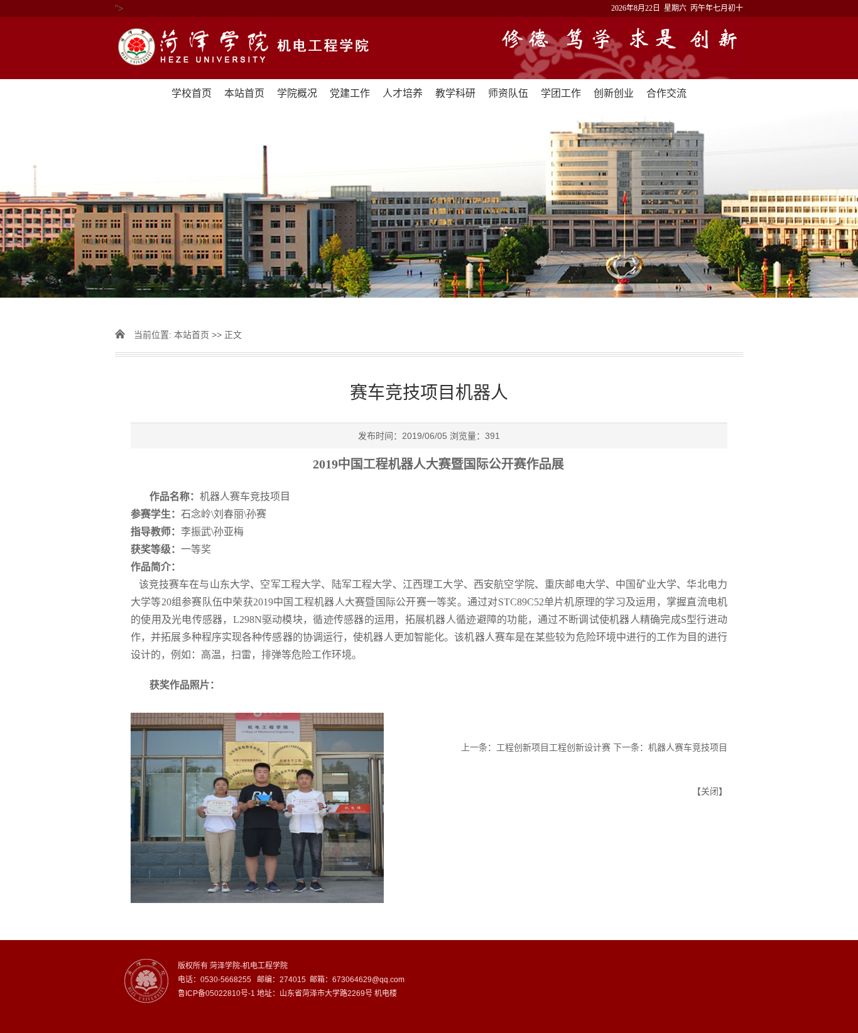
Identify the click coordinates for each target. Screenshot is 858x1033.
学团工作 (561, 93)
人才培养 (403, 93)
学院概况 (297, 93)
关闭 (710, 791)
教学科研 (455, 93)
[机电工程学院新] (429, 48)
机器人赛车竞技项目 (687, 747)
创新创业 (614, 93)
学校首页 (191, 93)
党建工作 (350, 93)
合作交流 (666, 93)
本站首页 (244, 93)
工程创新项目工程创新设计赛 (553, 747)
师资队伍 (508, 93)
